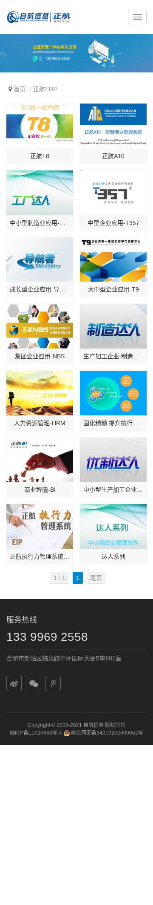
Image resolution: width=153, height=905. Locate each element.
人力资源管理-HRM (39, 423)
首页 (20, 89)
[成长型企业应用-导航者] (39, 259)
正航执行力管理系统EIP (40, 556)
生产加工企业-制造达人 (113, 356)
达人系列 (113, 556)
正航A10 (113, 156)
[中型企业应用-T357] (113, 192)
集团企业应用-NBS (40, 356)
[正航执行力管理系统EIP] (39, 526)
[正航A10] (113, 126)
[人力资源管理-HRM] (39, 393)
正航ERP (45, 89)
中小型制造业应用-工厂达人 (40, 222)
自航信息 (93, 725)
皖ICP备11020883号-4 (36, 733)
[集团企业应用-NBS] (39, 326)
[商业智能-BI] (39, 460)
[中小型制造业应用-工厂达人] (39, 192)
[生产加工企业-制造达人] (113, 326)
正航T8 (39, 156)
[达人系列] (113, 526)
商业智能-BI (40, 489)
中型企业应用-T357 (113, 222)
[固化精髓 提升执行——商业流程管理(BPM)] (113, 393)
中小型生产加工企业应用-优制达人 (113, 489)
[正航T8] (39, 126)
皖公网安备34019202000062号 (106, 733)
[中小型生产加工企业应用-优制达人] (113, 460)
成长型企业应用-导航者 (40, 289)
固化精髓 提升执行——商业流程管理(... (113, 423)
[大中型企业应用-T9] (113, 259)
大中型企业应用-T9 (113, 289)
